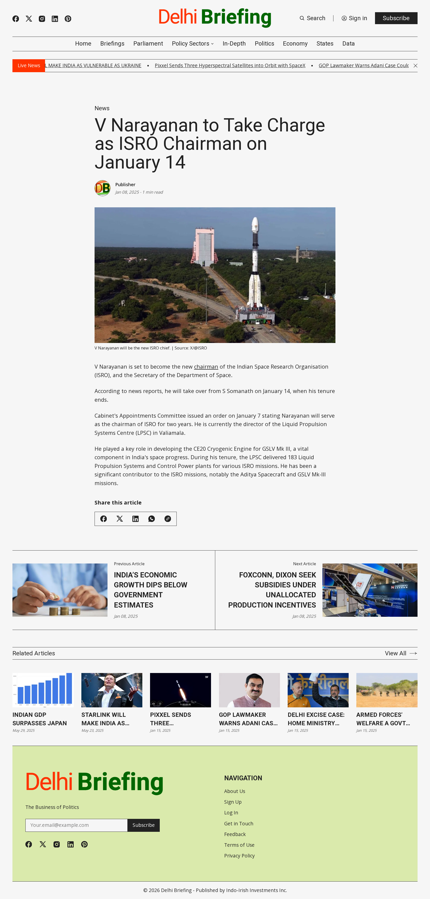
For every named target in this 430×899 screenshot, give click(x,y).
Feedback (235, 834)
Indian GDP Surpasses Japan (39, 719)
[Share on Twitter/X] (119, 519)
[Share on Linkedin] (135, 519)
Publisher (125, 184)
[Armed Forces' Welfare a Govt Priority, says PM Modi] (386, 690)
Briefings (112, 44)
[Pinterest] (68, 18)
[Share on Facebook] (103, 518)
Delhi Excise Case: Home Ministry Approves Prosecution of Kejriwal (316, 719)
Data (348, 44)
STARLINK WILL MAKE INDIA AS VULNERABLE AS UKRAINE (104, 719)
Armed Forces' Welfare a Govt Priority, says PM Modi (383, 719)
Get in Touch (238, 823)
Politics (264, 44)
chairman (206, 366)
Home (83, 44)
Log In (231, 812)
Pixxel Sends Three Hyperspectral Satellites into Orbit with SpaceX (209, 65)
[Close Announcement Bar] (416, 66)
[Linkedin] (55, 19)
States (325, 44)
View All (395, 653)
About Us (234, 791)
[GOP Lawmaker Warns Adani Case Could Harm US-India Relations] (249, 690)
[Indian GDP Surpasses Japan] (42, 690)
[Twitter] (29, 19)
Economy (295, 44)
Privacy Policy (239, 855)
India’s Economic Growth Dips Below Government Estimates (150, 590)
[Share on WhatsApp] (151, 518)
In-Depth (234, 44)
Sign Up (233, 801)
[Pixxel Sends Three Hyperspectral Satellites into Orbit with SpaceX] (180, 690)
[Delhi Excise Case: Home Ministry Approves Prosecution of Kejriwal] (318, 690)
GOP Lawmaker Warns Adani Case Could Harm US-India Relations (248, 719)
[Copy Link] (167, 518)
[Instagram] (42, 19)
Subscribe (396, 18)
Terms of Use (239, 845)
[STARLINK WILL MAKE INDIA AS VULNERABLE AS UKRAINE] (111, 690)
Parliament (148, 44)
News (102, 108)
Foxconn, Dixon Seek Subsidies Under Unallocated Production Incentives (272, 590)
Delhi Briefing (176, 890)
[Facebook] (15, 18)
